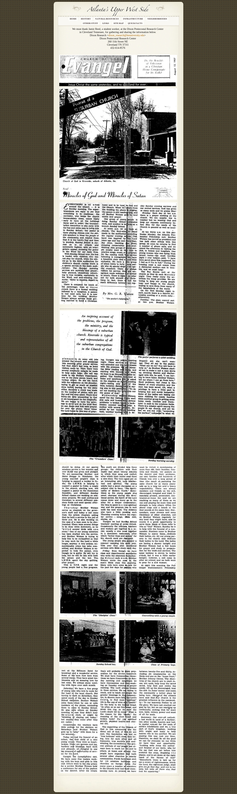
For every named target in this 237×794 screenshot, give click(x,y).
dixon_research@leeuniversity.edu (126, 35)
